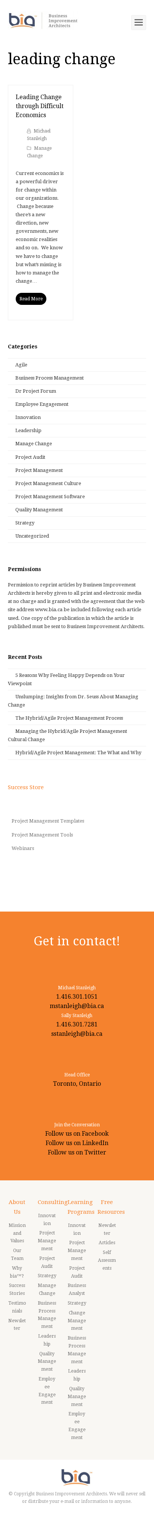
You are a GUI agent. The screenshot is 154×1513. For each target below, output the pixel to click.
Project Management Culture (48, 483)
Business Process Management (49, 378)
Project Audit (30, 457)
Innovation (28, 417)
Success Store (26, 787)
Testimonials (17, 1307)
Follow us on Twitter (77, 1152)
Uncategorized (32, 536)
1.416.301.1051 (77, 996)
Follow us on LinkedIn (77, 1143)
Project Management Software (50, 496)
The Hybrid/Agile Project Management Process (69, 718)
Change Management (77, 1320)
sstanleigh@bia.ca (76, 1033)
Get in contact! (77, 941)
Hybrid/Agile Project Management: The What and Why (78, 752)
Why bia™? (17, 1272)
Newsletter (17, 1324)
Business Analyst (77, 1289)
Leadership (28, 430)
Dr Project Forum (35, 391)
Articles (107, 1242)
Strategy (24, 523)
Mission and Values (17, 1233)
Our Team (17, 1254)
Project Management (39, 470)
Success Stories (17, 1289)
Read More (31, 298)
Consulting (53, 1202)
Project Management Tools (42, 835)
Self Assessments (107, 1260)
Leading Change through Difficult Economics (40, 106)
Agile (21, 365)
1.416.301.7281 (77, 1024)
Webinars (23, 848)
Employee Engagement (41, 404)
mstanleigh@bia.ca (77, 1006)
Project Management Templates (48, 821)
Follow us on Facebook (77, 1133)
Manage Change (33, 443)
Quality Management (39, 509)
